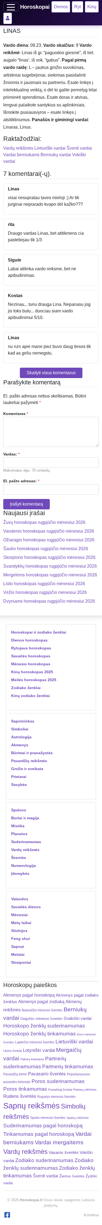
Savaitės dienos (26, 907)
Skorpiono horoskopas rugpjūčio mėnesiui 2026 (49, 557)
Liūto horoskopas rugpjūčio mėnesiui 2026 (44, 583)
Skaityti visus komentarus (51, 372)
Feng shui (20, 938)
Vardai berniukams (21, 154)
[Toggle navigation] (10, 6)
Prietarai (18, 776)
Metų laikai (21, 923)
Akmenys (19, 745)
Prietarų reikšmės (85, 1089)
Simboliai (19, 729)
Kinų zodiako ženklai (30, 695)
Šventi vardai (79, 148)
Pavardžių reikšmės (29, 761)
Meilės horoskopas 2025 (33, 680)
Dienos (61, 6)
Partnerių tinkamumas (67, 1066)
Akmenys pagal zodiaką (41, 1001)
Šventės (18, 857)
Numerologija (23, 865)
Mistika (17, 826)
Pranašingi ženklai (60, 1089)
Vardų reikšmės (18, 148)
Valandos (19, 899)
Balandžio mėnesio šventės (42, 1010)
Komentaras (15, 413)
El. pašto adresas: (21, 481)
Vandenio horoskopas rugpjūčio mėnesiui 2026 (48, 531)
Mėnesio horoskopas (30, 664)
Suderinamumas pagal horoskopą (43, 1125)
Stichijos (19, 930)
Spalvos (18, 810)
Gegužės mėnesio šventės (41, 1019)
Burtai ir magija (25, 818)
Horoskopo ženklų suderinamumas (44, 1026)
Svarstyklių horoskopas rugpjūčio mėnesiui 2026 (50, 566)
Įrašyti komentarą (26, 504)
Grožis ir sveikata (27, 769)
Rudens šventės (19, 1096)
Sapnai (17, 946)
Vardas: (11, 454)
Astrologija (21, 737)
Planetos (19, 834)
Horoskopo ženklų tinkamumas (39, 1034)
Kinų (91, 6)
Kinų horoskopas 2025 (32, 672)
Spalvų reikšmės (78, 1117)
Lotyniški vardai (39, 1050)
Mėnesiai (19, 915)
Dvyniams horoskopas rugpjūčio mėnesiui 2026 (49, 601)
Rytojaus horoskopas (31, 648)
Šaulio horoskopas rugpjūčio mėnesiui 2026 (45, 548)
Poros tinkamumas (25, 1089)
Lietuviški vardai (50, 148)
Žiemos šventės (72, 1176)
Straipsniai (21, 962)
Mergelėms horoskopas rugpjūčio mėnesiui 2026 (50, 575)
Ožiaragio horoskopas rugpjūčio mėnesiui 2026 (48, 540)
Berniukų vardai (56, 154)
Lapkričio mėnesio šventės (34, 1042)
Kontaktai (91, 1215)
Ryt (77, 6)
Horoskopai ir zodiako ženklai (38, 632)
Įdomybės (20, 873)
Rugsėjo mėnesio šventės (56, 1096)
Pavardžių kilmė (15, 1074)
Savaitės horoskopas (30, 656)
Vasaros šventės (64, 1152)
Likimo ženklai (12, 1050)
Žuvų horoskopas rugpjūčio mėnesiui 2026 (44, 522)
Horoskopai (35, 7)
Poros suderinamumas (58, 1081)
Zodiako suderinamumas (44, 1160)
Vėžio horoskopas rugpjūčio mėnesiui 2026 (45, 592)
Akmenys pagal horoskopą (29, 995)
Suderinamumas (26, 842)
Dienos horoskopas (29, 640)
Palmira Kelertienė (32, 1059)
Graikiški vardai (77, 1018)
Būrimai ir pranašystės (32, 753)
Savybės (19, 784)
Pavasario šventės (47, 1073)
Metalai (17, 954)
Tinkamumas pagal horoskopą (38, 1134)
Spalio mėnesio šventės (48, 1118)
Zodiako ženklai (26, 688)
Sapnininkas (22, 721)
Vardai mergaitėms (59, 1142)
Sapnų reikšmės (31, 1105)
